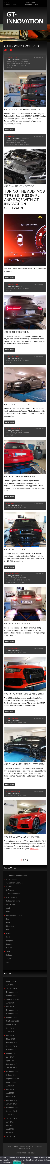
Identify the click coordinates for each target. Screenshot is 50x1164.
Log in (6, 2)
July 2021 (10, 985)
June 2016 (10, 1086)
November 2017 (12, 1050)
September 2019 (12, 999)
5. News (27, 63)
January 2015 (11, 1111)
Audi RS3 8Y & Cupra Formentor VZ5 (22, 109)
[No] (23, 1163)
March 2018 (10, 1039)
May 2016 (10, 1089)
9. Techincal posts (17, 144)
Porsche (9, 944)
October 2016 (11, 1075)
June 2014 (10, 1115)
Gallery (29, 1146)
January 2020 (11, 988)
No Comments (39, 57)
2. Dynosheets (24, 61)
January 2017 (11, 1068)
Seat (8, 951)
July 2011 (9, 1122)
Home (10, 1146)
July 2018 (10, 1028)
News (22, 1146)
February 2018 (11, 1043)
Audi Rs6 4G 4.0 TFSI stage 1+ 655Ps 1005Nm (25, 764)
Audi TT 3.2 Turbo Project (17, 624)
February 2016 (11, 1100)
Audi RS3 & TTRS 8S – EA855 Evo (19, 186)
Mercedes (10, 926)
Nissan (9, 933)
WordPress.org (31, 4)
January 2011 (11, 1136)
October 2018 (11, 1017)
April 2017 (10, 1061)
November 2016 (12, 1071)
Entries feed (30, 2)
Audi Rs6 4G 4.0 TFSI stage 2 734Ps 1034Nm (24, 694)
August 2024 (11, 981)
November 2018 (12, 1014)
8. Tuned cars (11, 65)
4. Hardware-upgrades (15, 63)
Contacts (38, 1146)
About (16, 1146)
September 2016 (12, 1079)
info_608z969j (13, 59)
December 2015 (12, 1108)
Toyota (8, 959)
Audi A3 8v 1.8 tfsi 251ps (16, 549)
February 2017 (11, 1064)
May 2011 (10, 1126)
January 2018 (11, 1046)
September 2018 (12, 1021)
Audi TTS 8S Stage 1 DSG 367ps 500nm (22, 837)
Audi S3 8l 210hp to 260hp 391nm (19, 477)
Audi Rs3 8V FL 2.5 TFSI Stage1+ (19, 404)
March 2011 (10, 1133)
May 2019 (10, 1007)
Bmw (8, 912)
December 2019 (12, 992)
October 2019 (11, 996)
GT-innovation (25, 18)
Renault (9, 948)
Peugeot (9, 941)
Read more (9, 129)
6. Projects (25, 580)
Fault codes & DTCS (14, 915)
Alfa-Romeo (10, 905)
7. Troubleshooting (13, 894)
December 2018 (12, 1010)
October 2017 (11, 1053)
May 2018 (10, 1035)
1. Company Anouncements (16, 876)
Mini (7, 930)
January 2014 (11, 1118)
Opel (8, 937)
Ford (8, 923)
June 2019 (10, 1003)
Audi (12, 68)
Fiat (7, 919)
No (19, 1163)
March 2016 (10, 1097)
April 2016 (10, 1093)
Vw (7, 962)
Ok (15, 1163)
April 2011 (10, 1129)
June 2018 (10, 1032)
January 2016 (11, 1104)
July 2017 (10, 1057)
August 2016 (11, 1082)
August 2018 (11, 1025)
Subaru (9, 955)
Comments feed (10, 4)
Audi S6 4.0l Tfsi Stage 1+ (16, 332)
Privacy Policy (25, 1149)
